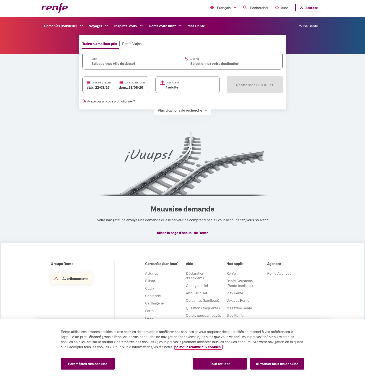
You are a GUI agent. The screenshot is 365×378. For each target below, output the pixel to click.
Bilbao (150, 280)
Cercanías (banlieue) (60, 26)
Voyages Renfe (237, 300)
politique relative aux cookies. (198, 347)
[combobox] (125, 63)
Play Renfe (234, 293)
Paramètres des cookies (88, 364)
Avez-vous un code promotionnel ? (111, 101)
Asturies (151, 273)
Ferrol (149, 310)
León (149, 318)
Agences (274, 263)
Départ (95, 58)
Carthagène (154, 303)
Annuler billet (196, 293)
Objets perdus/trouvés (203, 315)
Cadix (149, 288)
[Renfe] (55, 8)
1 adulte (172, 87)
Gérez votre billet (162, 26)
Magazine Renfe (239, 308)
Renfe (231, 273)
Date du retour (135, 82)
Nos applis (235, 263)
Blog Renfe (235, 315)
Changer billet (197, 285)
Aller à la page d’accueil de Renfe (182, 233)
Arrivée (194, 58)
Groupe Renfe (307, 26)
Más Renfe (196, 26)
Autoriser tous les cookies (277, 364)
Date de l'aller (101, 82)
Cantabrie (153, 295)
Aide (284, 7)
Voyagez (95, 26)
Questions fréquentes (203, 308)
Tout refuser (220, 364)
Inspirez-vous (125, 26)
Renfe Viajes (132, 43)
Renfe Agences (279, 273)
